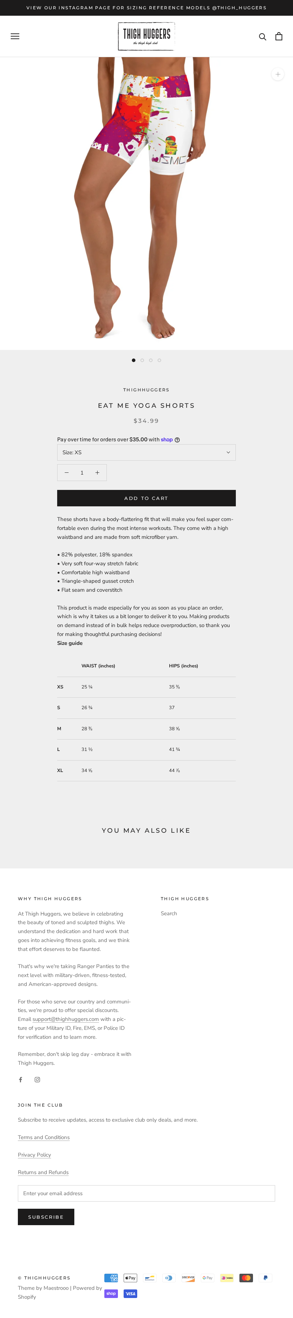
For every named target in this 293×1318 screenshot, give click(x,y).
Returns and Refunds (43, 1172)
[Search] (263, 36)
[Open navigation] (15, 36)
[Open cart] (278, 36)
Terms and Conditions (44, 1137)
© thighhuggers (44, 1278)
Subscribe (46, 1217)
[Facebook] (20, 1079)
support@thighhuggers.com (66, 1019)
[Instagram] (37, 1079)
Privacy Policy (34, 1154)
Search (169, 913)
